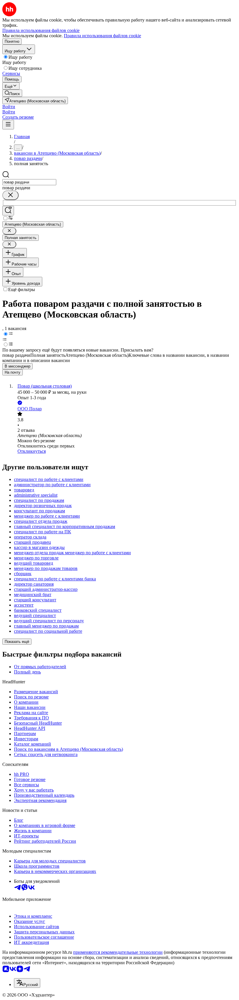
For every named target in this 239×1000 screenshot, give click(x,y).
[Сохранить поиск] (8, 210)
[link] (12, 93)
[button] (8, 106)
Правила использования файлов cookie (102, 35)
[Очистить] (10, 195)
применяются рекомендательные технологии (118, 952)
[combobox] (29, 182)
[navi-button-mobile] (8, 124)
